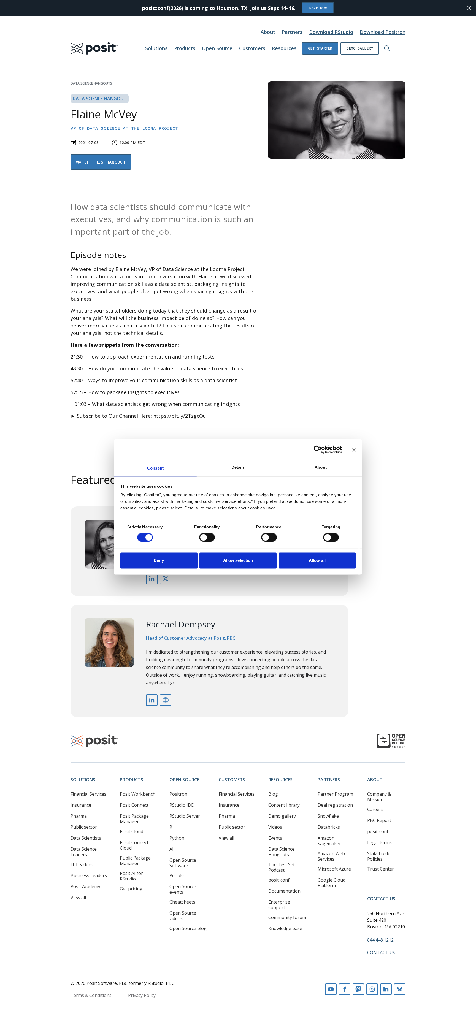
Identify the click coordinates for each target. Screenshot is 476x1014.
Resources (284, 48)
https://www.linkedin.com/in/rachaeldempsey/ (152, 700)
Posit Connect (134, 805)
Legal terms (379, 842)
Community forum (287, 917)
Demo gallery (360, 48)
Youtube (331, 989)
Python (176, 838)
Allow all (317, 560)
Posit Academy (85, 886)
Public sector (84, 827)
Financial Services (88, 794)
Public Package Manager (135, 860)
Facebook (344, 989)
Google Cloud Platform (331, 882)
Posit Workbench (137, 794)
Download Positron (382, 32)
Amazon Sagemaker (329, 840)
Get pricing (131, 888)
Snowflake (328, 816)
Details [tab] (238, 467)
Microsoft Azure (334, 869)
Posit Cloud (131, 831)
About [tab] (321, 467)
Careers (375, 809)
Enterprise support (279, 904)
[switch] (207, 537)
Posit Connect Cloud (134, 845)
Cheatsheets (182, 902)
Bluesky (399, 989)
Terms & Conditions (91, 995)
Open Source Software (182, 862)
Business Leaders (89, 875)
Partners (292, 32)
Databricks (329, 827)
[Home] (94, 48)
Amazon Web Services (331, 856)
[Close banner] (354, 449)
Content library (284, 805)
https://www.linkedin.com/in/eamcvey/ (152, 578)
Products (184, 48)
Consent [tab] (155, 468)
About (268, 32)
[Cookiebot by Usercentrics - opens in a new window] (318, 449)
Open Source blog (188, 928)
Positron (178, 794)
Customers (252, 48)
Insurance (81, 805)
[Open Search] (387, 48)
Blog (273, 794)
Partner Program (335, 794)
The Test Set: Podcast (282, 867)
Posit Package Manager (134, 818)
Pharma (79, 816)
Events (275, 838)
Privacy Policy (142, 995)
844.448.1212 (380, 940)
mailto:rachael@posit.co (165, 700)
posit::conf (279, 880)
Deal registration (335, 805)
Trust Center (380, 869)
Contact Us (381, 898)
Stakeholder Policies (379, 856)
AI (171, 849)
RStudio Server (184, 816)
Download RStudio (331, 32)
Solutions (156, 48)
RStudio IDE (181, 805)
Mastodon (358, 989)
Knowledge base (285, 928)
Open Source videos (182, 915)
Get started (320, 48)
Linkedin (386, 989)
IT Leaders (82, 864)
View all (78, 897)
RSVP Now (318, 7)
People (176, 875)
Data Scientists (86, 838)
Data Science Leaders (84, 851)
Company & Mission (379, 796)
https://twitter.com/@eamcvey (165, 578)
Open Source (217, 48)
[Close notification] (469, 8)
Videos (275, 827)
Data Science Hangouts (91, 83)
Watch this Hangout (101, 162)
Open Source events (182, 889)
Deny (159, 560)
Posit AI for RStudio (131, 876)
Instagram (372, 989)
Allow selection (238, 560)
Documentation (284, 891)
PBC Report (379, 820)
